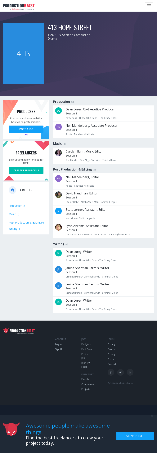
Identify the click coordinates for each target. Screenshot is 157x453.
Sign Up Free (135, 436)
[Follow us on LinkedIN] (130, 372)
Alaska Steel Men (90, 202)
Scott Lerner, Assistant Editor (86, 210)
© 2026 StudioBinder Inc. (121, 383)
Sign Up (59, 349)
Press (111, 359)
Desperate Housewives (78, 234)
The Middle (72, 160)
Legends (90, 218)
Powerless (71, 118)
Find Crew (86, 349)
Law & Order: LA (101, 234)
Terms (111, 349)
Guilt (81, 218)
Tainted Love (109, 160)
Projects (85, 389)
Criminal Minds (74, 276)
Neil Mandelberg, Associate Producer (92, 126)
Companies (87, 384)
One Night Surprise (90, 160)
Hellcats (89, 134)
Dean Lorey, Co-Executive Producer (90, 109)
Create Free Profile (26, 170)
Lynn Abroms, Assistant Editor (87, 226)
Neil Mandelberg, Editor (82, 177)
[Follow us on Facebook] (111, 372)
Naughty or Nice (121, 234)
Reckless (78, 134)
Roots (69, 134)
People (85, 379)
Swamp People (109, 202)
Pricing (111, 344)
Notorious (71, 218)
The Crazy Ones (107, 118)
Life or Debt (72, 202)
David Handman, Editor (82, 193)
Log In (58, 344)
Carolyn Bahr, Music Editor (84, 151)
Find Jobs (86, 344)
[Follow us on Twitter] (120, 372)
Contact (112, 364)
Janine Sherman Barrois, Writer (87, 268)
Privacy (111, 354)
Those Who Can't (88, 118)
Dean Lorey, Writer (79, 252)
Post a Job (26, 129)
